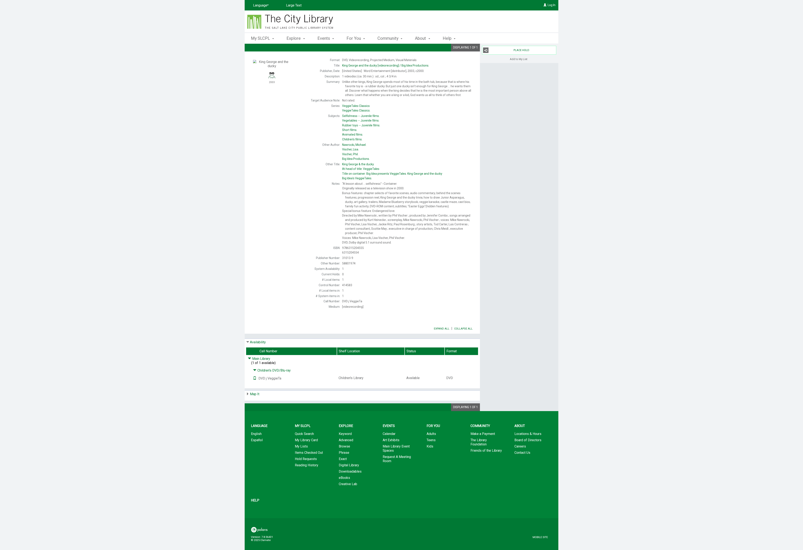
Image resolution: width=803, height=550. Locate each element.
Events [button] (324, 38)
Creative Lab (348, 484)
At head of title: (360, 169)
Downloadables (350, 471)
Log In (551, 5)
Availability (258, 342)
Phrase (344, 453)
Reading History (306, 465)
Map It (254, 394)
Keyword (345, 434)
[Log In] (544, 5)
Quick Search (304, 434)
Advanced (346, 440)
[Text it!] (254, 378)
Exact (343, 459)
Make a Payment (483, 434)
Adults (431, 434)
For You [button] (354, 38)
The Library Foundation (479, 442)
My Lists (301, 446)
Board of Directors (527, 440)
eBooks (344, 478)
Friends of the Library (486, 451)
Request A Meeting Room (397, 459)
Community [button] (388, 38)
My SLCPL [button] (261, 38)
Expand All (441, 328)
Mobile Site (540, 537)
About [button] (421, 38)
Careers (520, 446)
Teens (431, 440)
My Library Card (306, 440)
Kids (430, 446)
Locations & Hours (527, 434)
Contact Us (522, 453)
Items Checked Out (309, 453)
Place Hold (521, 50)
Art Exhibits (391, 440)
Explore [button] (294, 38)
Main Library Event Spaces (396, 448)
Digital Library (349, 465)
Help (255, 500)
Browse (344, 446)
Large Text (294, 5)
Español (257, 440)
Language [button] (259, 426)
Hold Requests (306, 459)
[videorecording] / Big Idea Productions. (385, 65)
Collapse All (463, 328)
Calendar (389, 434)
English (256, 434)
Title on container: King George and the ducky (392, 173)
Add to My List (518, 58)
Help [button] (448, 38)
